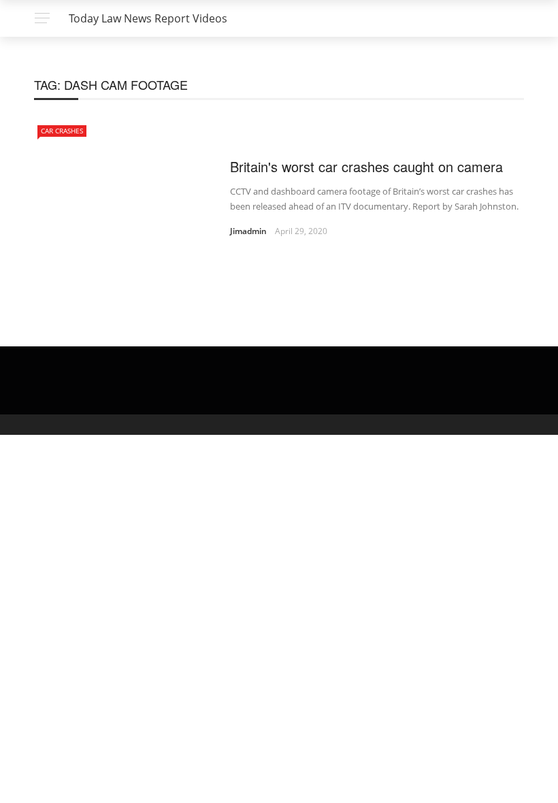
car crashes (62, 130)
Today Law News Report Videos (148, 18)
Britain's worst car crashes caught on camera (366, 166)
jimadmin (248, 231)
